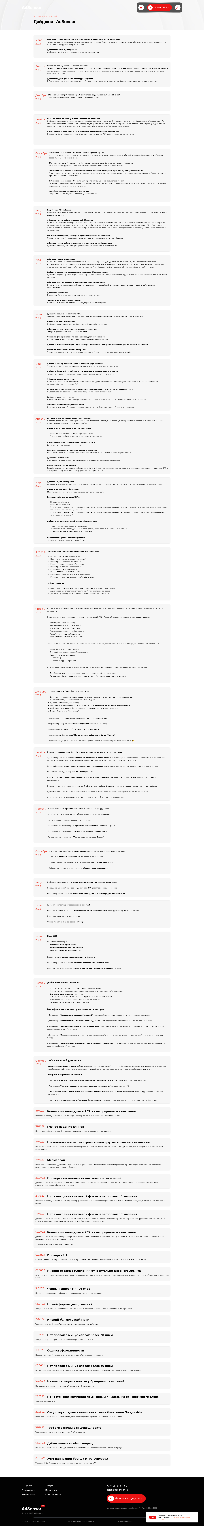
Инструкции (51, 1490)
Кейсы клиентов (53, 1495)
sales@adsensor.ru (117, 1489)
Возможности (28, 1490)
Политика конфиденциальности (81, 1521)
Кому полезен (28, 1495)
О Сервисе (27, 1485)
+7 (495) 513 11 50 (117, 1485)
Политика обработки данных (34, 1521)
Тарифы (49, 1485)
